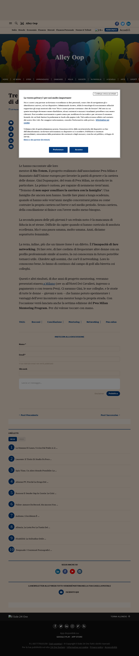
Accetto (79, 150)
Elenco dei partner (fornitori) (37, 140)
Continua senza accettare (105, 94)
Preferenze (58, 150)
